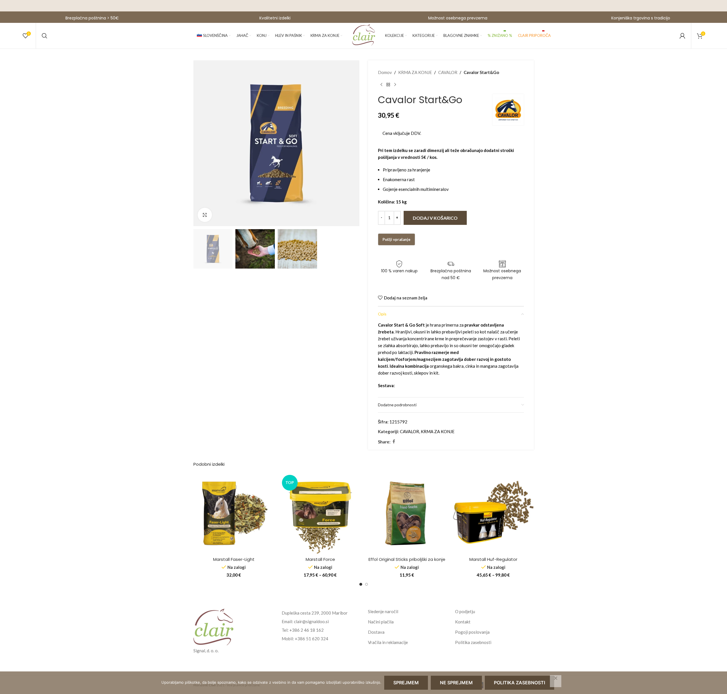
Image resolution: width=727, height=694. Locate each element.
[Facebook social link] (393, 441)
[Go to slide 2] (366, 584)
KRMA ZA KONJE (415, 72)
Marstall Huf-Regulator (493, 559)
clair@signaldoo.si (311, 621)
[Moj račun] (682, 35)
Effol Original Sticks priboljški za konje (406, 559)
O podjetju (465, 611)
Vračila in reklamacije (388, 642)
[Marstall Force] (320, 513)
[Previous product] (381, 84)
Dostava (376, 632)
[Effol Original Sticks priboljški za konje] (406, 513)
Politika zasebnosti (473, 642)
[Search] (44, 35)
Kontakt (462, 621)
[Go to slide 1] (360, 584)
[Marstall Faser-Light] (233, 513)
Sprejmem (406, 682)
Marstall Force (320, 559)
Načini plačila (381, 621)
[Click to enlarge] (205, 215)
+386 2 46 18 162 (306, 630)
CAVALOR (447, 72)
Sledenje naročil (383, 611)
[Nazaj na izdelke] (388, 84)
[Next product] (395, 84)
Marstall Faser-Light (234, 559)
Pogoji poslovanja (472, 632)
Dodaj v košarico (435, 218)
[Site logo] (363, 35)
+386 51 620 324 (311, 638)
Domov (385, 72)
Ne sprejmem (456, 682)
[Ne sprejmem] (555, 681)
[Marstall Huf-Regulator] (493, 513)
